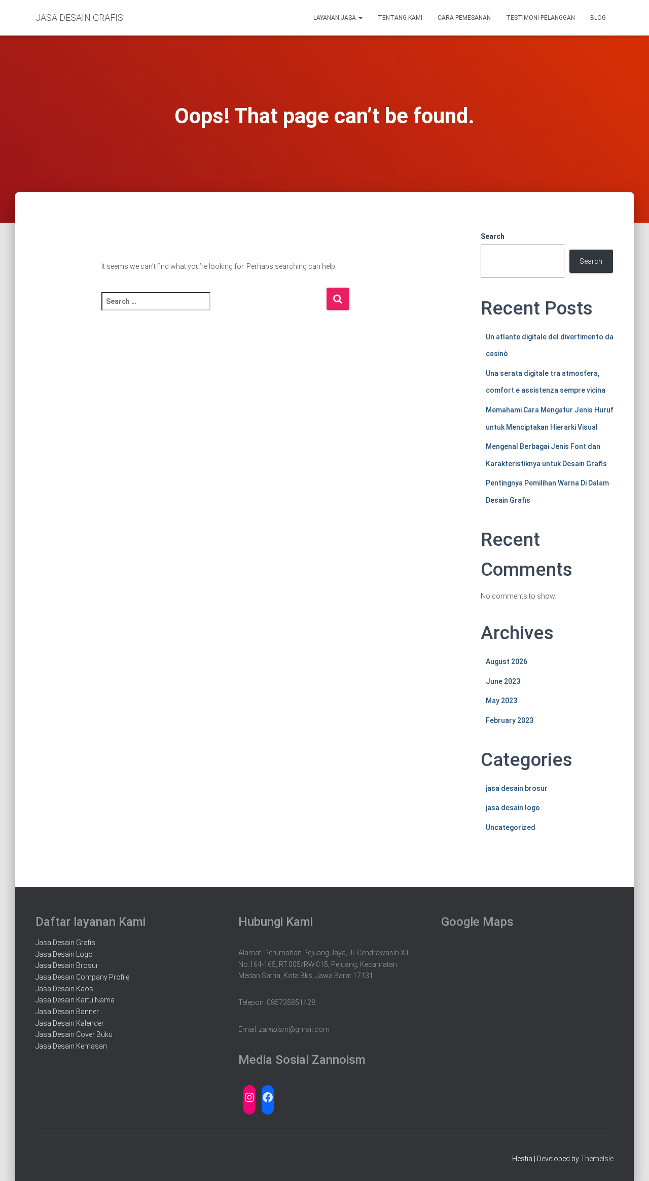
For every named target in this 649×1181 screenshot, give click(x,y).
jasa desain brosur (517, 788)
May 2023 (501, 701)
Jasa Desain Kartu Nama (75, 1000)
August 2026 (506, 661)
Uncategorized (510, 827)
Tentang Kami (400, 17)
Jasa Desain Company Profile (82, 977)
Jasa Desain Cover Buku (74, 1034)
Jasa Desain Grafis (65, 943)
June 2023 (503, 681)
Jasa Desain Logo (64, 954)
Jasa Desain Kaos (64, 989)
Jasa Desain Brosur (66, 965)
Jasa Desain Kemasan (71, 1046)
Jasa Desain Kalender (69, 1023)
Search (492, 236)
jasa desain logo (513, 808)
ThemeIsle (597, 1159)
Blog (598, 17)
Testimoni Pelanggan (540, 17)
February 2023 (509, 720)
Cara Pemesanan (464, 17)
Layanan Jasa (335, 17)
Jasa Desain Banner (67, 1012)
